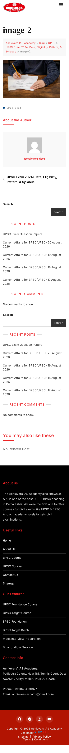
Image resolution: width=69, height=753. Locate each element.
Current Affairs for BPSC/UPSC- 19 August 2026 (32, 257)
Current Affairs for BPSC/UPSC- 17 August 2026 (32, 281)
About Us (9, 549)
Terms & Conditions (35, 739)
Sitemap (8, 583)
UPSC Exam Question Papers (22, 234)
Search (8, 204)
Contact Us (10, 575)
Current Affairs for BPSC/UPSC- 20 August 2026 (32, 244)
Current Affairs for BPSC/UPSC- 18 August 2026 (32, 269)
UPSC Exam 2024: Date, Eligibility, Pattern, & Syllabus (32, 179)
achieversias (34, 159)
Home (7, 540)
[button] (62, 4)
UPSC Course (12, 566)
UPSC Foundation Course (20, 604)
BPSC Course (12, 557)
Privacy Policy (42, 736)
